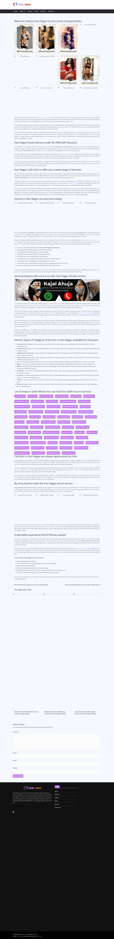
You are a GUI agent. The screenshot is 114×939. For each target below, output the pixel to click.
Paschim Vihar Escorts (51, 437)
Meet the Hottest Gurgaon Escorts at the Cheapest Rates (31, 585)
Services (43, 11)
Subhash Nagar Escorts (22, 453)
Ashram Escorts (76, 396)
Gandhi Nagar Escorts (35, 412)
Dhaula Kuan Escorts (53, 406)
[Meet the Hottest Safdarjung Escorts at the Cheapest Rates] (57, 594)
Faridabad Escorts (20, 412)
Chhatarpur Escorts (37, 401)
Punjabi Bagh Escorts (21, 443)
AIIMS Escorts (32, 396)
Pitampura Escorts (82, 437)
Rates (36, 11)
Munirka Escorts (67, 432)
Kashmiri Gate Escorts (48, 422)
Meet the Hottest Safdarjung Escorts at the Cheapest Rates (55, 713)
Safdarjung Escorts (65, 443)
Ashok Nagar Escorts (46, 396)
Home (15, 11)
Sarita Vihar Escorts (92, 443)
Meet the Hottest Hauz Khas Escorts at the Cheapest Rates (82, 585)
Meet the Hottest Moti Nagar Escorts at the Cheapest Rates (85, 713)
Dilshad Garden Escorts (70, 406)
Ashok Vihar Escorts (62, 396)
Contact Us (51, 11)
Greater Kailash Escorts (69, 412)
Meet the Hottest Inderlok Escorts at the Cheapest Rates (26, 713)
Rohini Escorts (52, 443)
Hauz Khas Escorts (63, 417)
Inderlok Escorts (77, 417)
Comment (16, 732)
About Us (22, 11)
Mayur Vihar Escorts (83, 427)
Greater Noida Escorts (85, 412)
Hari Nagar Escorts (49, 417)
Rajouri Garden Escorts (38, 443)
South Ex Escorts (52, 448)
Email (15, 760)
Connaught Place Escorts (68, 401)
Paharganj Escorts (36, 437)
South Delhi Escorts (37, 448)
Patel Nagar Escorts (67, 437)
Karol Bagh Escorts (32, 422)
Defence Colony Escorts (22, 406)
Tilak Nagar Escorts (53, 453)
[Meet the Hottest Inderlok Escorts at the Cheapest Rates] (27, 594)
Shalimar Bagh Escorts (21, 448)
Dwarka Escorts (85, 406)
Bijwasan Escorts (89, 396)
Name (15, 753)
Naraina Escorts (92, 432)
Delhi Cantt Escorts (38, 406)
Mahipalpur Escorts (36, 427)
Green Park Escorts (21, 417)
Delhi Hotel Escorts (66, 448)
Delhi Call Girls (79, 432)
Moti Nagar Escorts (34, 432)
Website (15, 768)
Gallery (30, 11)
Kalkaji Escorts (19, 422)
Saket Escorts (79, 443)
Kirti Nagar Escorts (63, 422)
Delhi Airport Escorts (81, 448)
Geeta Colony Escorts (52, 412)
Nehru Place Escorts (21, 437)
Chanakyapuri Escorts (21, 401)
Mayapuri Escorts (68, 427)
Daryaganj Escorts (84, 401)
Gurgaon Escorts (35, 417)
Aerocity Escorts (20, 396)
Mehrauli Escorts (20, 432)
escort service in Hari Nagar (83, 548)
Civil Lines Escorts (52, 401)
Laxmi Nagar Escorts (21, 427)
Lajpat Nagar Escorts (79, 422)
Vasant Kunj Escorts (38, 453)
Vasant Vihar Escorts (69, 453)
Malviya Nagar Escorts (52, 427)
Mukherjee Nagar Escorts (51, 432)
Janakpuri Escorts (91, 417)
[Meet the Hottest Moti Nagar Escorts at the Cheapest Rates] (87, 594)
